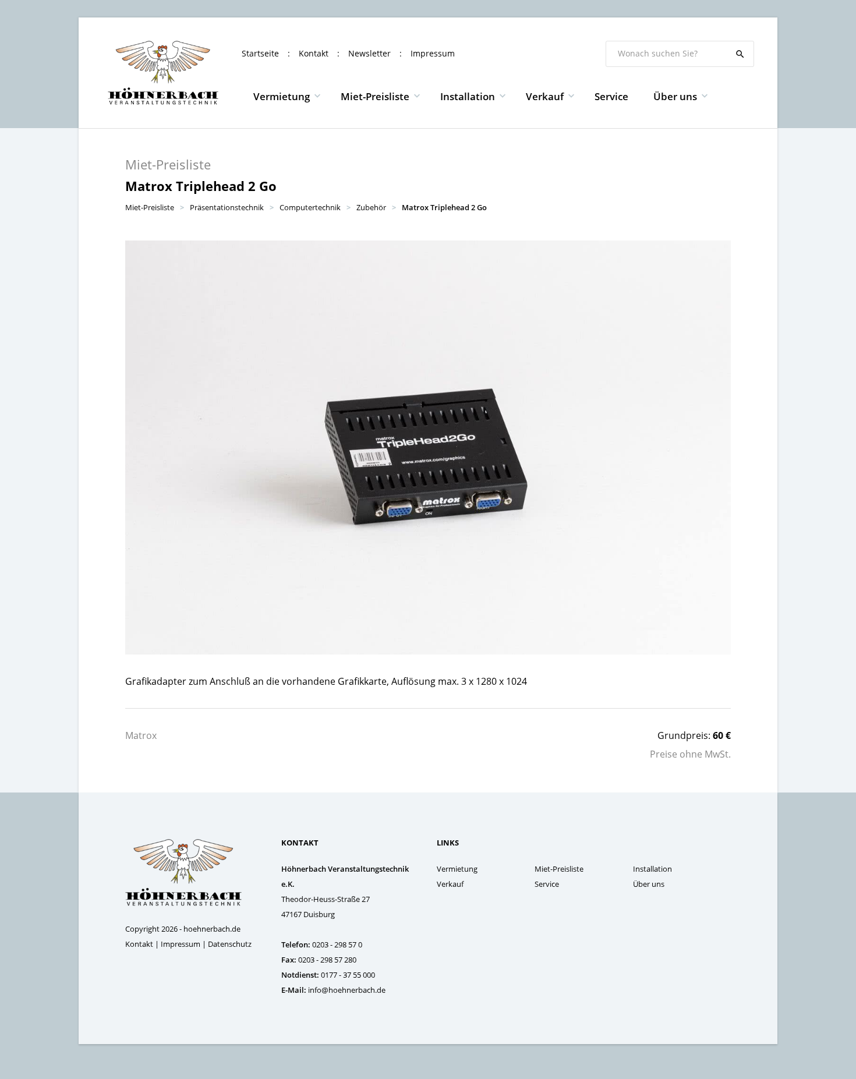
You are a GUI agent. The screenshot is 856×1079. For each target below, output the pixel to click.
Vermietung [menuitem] (281, 96)
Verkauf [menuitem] (545, 96)
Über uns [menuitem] (675, 96)
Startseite (260, 53)
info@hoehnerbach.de (346, 990)
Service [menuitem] (611, 96)
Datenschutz (230, 944)
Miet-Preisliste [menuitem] (375, 96)
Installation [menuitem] (467, 96)
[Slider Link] (428, 447)
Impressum (433, 53)
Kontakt (313, 53)
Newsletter (369, 53)
